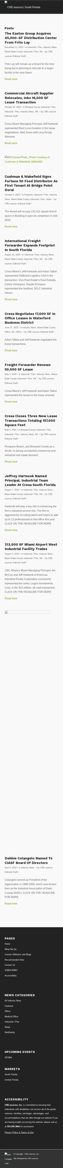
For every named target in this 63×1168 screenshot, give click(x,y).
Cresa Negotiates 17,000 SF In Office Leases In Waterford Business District (30, 318)
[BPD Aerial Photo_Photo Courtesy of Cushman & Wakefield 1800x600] (27, 164)
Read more (11, 79)
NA (41, 51)
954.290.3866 (13, 1126)
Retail (7, 1027)
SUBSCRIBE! (11, 970)
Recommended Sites (14, 960)
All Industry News (13, 1000)
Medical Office (11, 1016)
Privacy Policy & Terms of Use (19, 1132)
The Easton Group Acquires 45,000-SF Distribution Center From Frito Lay (31, 37)
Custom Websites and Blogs (18, 954)
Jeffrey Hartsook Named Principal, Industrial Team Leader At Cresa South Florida (30, 480)
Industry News (50, 47)
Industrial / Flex (34, 47)
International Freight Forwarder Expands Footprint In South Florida (30, 245)
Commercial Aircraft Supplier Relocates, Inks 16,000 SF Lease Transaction (29, 97)
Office (18, 332)
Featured (28, 194)
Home (7, 944)
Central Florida (11, 1080)
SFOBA (8, 1057)
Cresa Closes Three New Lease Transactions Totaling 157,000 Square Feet (31, 420)
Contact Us (10, 965)
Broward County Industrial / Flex (40, 107)
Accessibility (11, 975)
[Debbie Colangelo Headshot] (27, 732)
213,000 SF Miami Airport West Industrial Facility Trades (31, 546)
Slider (48, 199)
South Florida (11, 1074)
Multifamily (10, 1032)
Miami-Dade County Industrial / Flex (21, 51)
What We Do (10, 949)
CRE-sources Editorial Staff (18, 203)
